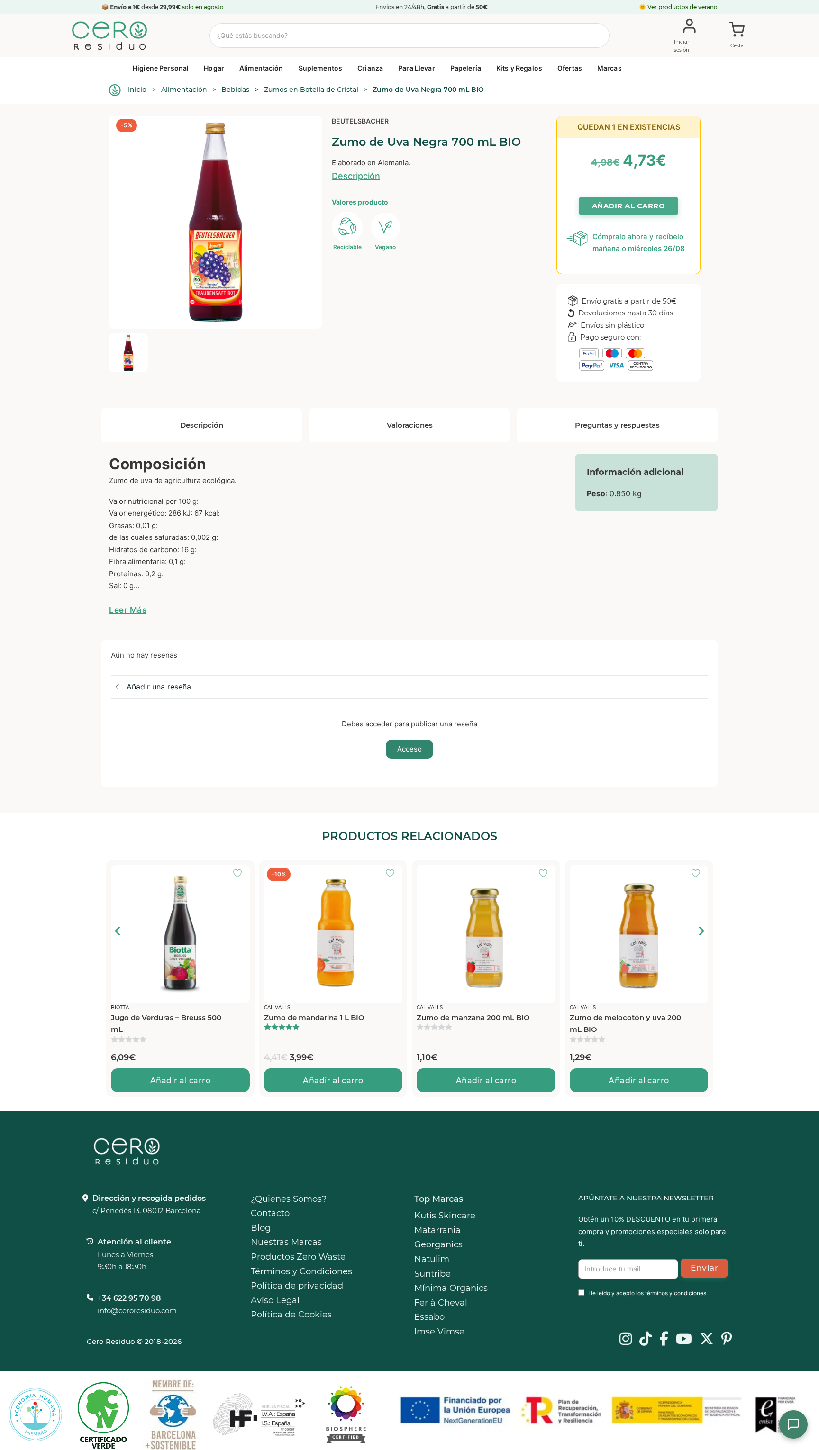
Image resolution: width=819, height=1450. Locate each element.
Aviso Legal (275, 1300)
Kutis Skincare (444, 1215)
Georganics (438, 1244)
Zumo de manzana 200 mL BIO (473, 1017)
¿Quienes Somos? (289, 1199)
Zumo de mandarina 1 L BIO (314, 1017)
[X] (707, 1340)
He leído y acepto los (647, 1293)
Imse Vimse (439, 1331)
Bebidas (235, 89)
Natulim (431, 1259)
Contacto (270, 1213)
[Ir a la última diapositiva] (118, 931)
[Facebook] (663, 1340)
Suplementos (321, 68)
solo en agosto (203, 6)
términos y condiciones (675, 1293)
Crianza (370, 68)
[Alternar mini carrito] (737, 36)
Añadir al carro (180, 1080)
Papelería (465, 68)
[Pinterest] (726, 1340)
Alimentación (261, 68)
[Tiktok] (645, 1340)
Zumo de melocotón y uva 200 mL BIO (625, 1023)
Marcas (609, 68)
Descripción (356, 176)
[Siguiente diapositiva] (701, 931)
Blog (261, 1228)
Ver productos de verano (682, 6)
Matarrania (437, 1230)
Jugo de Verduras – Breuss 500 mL (166, 1023)
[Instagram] (625, 1340)
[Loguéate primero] (240, 874)
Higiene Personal (161, 68)
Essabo (429, 1317)
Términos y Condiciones (301, 1271)
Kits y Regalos (519, 68)
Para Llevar (416, 68)
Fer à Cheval (440, 1303)
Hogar (214, 68)
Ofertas (569, 68)
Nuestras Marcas (286, 1242)
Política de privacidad (297, 1285)
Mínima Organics (451, 1288)
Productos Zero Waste (298, 1257)
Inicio (137, 89)
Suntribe (432, 1274)
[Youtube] (684, 1340)
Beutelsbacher (360, 121)
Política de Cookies (291, 1314)
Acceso (409, 748)
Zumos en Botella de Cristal (311, 89)
